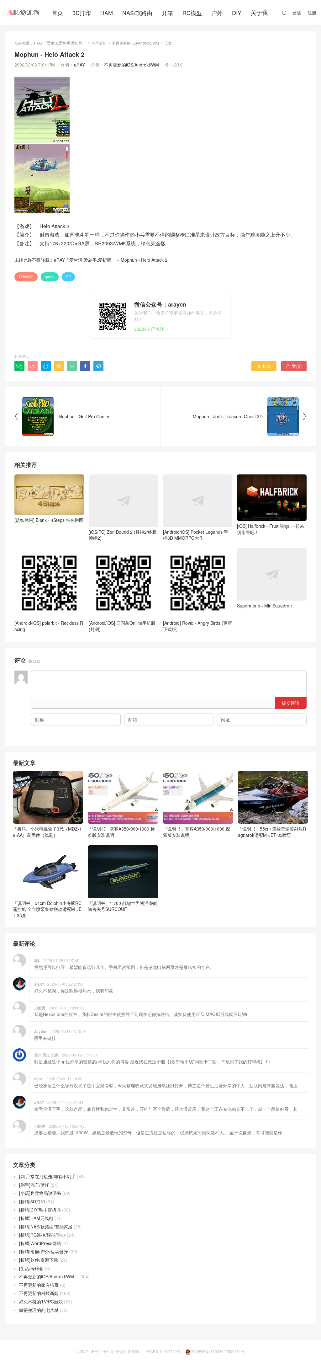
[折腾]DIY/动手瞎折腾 (40, 1209)
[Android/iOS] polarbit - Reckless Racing (48, 626)
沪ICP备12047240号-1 (164, 1351)
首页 (57, 12)
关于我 (259, 12)
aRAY (79, 64)
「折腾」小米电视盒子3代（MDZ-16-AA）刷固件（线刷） (47, 832)
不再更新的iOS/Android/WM (135, 42)
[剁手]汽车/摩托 (34, 1185)
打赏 (264, 366)
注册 (312, 12)
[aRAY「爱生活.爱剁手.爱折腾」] (23, 12)
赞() (294, 366)
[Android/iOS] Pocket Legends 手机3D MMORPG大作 (195, 535)
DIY (236, 12)
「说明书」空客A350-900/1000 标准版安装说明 (121, 832)
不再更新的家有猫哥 (39, 1285)
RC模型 (192, 12)
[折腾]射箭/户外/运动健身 (43, 1251)
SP (68, 276)
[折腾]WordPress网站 (40, 1243)
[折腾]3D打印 (32, 1201)
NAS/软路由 (137, 12)
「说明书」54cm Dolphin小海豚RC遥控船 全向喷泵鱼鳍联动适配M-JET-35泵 (47, 909)
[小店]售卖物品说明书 (40, 1193)
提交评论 (290, 703)
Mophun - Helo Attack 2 (144, 260)
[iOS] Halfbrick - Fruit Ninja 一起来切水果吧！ (270, 529)
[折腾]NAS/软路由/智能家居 (45, 1226)
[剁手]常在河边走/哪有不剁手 (47, 1176)
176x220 (26, 276)
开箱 (167, 12)
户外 (217, 12)
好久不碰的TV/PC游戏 (41, 1301)
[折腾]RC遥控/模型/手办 (42, 1235)
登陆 (296, 12)
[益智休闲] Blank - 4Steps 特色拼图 (48, 520)
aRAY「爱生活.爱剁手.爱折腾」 (59, 42)
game (50, 276)
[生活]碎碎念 (31, 1268)
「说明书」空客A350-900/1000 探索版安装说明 (196, 832)
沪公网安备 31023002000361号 (218, 1351)
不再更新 (99, 42)
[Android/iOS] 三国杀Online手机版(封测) (122, 626)
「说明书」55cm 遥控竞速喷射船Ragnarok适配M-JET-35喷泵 (272, 832)
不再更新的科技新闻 (39, 1293)
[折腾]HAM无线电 (36, 1218)
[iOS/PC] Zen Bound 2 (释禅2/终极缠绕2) (123, 535)
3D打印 (81, 12)
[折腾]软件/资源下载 (38, 1260)
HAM (106, 12)
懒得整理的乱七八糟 (39, 1310)
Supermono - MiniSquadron (264, 605)
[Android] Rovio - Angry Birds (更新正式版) (197, 626)
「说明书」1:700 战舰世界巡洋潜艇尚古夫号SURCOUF (122, 906)
